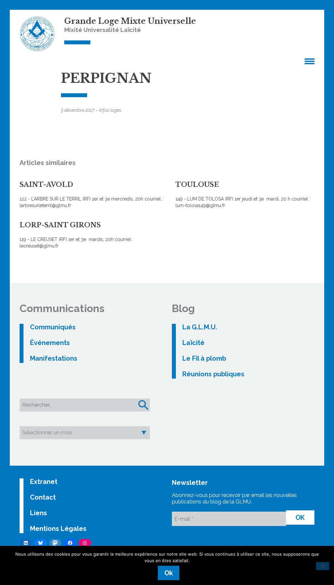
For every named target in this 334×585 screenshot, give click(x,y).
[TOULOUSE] (248, 191)
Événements (50, 343)
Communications (62, 308)
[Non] (322, 566)
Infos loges (110, 110)
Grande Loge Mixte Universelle (130, 21)
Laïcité (193, 343)
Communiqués (53, 327)
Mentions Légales (58, 528)
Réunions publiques (213, 374)
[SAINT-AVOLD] (92, 191)
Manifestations (53, 358)
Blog (183, 308)
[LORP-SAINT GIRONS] (92, 231)
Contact (43, 497)
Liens (38, 513)
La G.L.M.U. (199, 327)
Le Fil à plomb (204, 358)
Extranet (43, 482)
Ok (168, 573)
